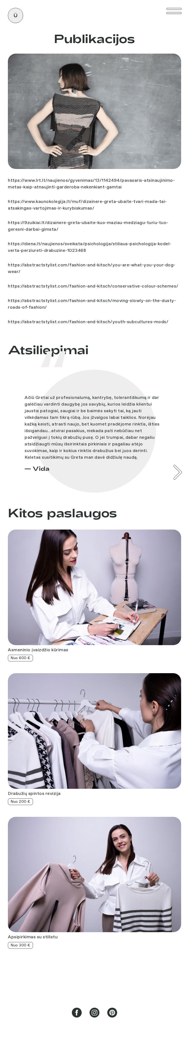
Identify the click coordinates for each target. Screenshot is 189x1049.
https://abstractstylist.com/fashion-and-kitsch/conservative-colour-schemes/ (93, 286)
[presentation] (177, 472)
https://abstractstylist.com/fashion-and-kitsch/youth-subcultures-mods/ (88, 321)
